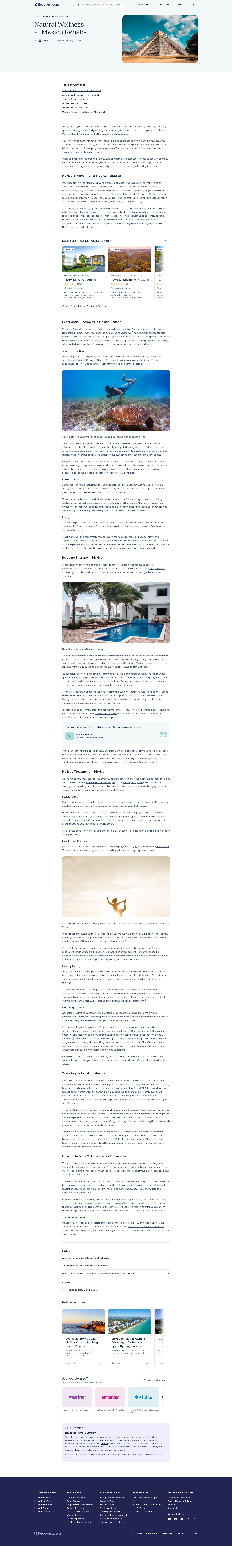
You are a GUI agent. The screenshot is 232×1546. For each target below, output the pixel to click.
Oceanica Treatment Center (77, 1012)
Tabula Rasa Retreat (106, 713)
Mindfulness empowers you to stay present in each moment (94, 933)
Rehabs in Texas (41, 1508)
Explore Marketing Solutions (180, 1501)
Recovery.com (79, 1433)
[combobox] (99, 5)
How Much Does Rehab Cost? (146, 1511)
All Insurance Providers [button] (155, 1380)
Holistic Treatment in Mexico (76, 103)
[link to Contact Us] (169, 1519)
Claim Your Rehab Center (179, 1498)
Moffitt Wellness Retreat (146, 975)
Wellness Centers (74, 1515)
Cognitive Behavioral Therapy (80, 1505)
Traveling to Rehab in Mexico (76, 107)
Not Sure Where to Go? (46, 1492)
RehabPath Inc (151, 1533)
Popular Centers (75, 1492)
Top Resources (140, 1492)
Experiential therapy (158, 340)
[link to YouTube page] (181, 1519)
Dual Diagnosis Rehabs (110, 1511)
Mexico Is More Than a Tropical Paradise (81, 90)
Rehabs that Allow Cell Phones (80, 1522)
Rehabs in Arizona (42, 1511)
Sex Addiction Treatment (111, 1518)
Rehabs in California (43, 1501)
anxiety (88, 1230)
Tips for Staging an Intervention (147, 1508)
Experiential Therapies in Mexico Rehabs (81, 95)
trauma (79, 1230)
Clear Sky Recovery (72, 648)
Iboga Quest (158, 673)
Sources (66, 1282)
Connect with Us (176, 1514)
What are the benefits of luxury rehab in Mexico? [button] (86, 1258)
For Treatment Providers (180, 1492)
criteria (104, 1443)
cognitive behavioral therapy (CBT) (101, 1206)
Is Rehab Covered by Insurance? (147, 1504)
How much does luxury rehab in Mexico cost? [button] (84, 1265)
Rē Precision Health (84, 526)
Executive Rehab (107, 1505)
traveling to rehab (84, 1163)
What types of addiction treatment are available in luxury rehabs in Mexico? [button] (99, 1273)
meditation (162, 846)
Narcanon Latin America (75, 802)
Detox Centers (73, 1501)
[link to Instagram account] (194, 1519)
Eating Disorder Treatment (112, 1498)
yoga (134, 846)
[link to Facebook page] (200, 1519)
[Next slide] (163, 274)
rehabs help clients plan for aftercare (88, 1027)
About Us (172, 1505)
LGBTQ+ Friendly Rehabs (78, 1511)
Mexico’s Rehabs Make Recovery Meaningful (83, 112)
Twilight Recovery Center (91, 360)
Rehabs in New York (43, 1505)
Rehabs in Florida (42, 1498)
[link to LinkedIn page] (175, 1519)
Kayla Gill (47, 40)
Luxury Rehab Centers (76, 1498)
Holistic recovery (71, 778)
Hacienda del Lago (110, 484)
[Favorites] (195, 5)
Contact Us (173, 1508)
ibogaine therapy (93, 152)
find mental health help (138, 1230)
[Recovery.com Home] (47, 4)
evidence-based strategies (100, 782)
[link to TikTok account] (188, 1519)
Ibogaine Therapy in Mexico (75, 99)
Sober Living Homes (76, 1508)
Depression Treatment (110, 1501)
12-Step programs (133, 782)
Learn (37, 16)
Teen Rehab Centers (108, 1508)
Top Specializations (110, 1492)
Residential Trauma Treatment (113, 1515)
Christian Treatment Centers (112, 1522)
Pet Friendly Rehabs (75, 1518)
